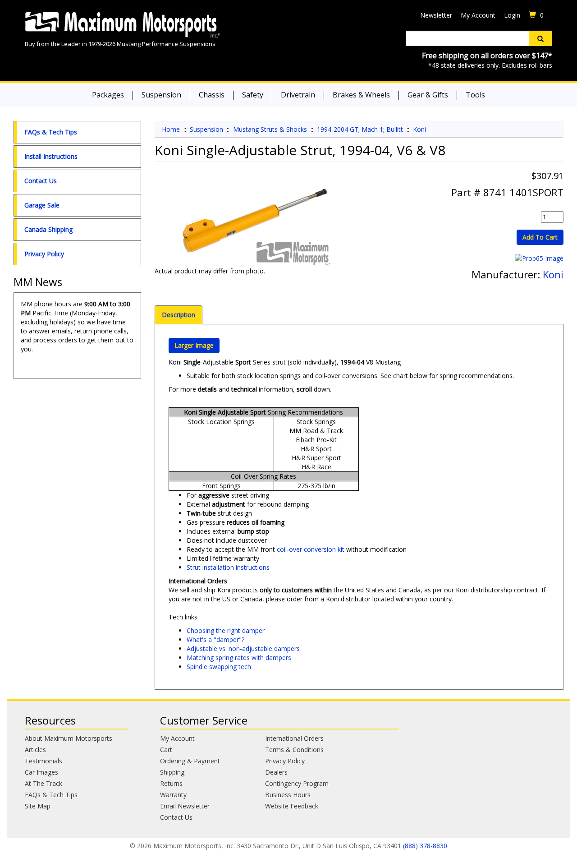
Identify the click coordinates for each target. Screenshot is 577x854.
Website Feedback (291, 806)
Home (171, 129)
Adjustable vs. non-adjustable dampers (243, 648)
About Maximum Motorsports (68, 738)
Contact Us (40, 180)
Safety (252, 95)
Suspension (161, 95)
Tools (475, 95)
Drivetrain (298, 95)
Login (512, 15)
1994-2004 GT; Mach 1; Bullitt (360, 129)
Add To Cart (540, 237)
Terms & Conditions (294, 749)
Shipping (172, 772)
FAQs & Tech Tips (50, 132)
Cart (166, 749)
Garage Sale (42, 205)
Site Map (37, 806)
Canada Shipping (48, 229)
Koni (419, 129)
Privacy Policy (44, 253)
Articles (35, 749)
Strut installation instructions (228, 567)
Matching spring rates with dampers (239, 657)
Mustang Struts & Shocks (270, 129)
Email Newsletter (185, 806)
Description (178, 314)
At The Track (43, 783)
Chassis (211, 95)
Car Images (41, 772)
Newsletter (436, 15)
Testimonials (43, 761)
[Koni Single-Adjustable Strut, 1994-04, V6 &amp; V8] (254, 221)
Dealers (276, 772)
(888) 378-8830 (425, 845)
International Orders (294, 738)
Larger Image (194, 345)
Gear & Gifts (428, 95)
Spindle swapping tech (219, 666)
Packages (108, 95)
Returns (171, 783)
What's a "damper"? (215, 639)
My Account (478, 15)
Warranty (173, 794)
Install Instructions (51, 156)
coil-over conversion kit (310, 549)
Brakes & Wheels (361, 95)
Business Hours (288, 794)
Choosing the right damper (226, 630)
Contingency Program (297, 783)
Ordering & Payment (190, 761)
